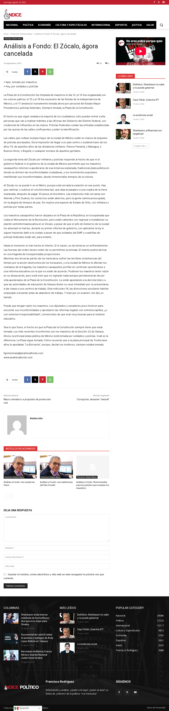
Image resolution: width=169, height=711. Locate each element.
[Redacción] (17, 425)
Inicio (6, 33)
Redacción (36, 418)
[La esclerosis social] (123, 119)
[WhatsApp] (50, 71)
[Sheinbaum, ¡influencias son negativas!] (123, 134)
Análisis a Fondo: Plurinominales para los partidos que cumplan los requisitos (92, 485)
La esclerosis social (143, 115)
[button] (161, 25)
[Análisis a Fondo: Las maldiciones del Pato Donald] (56, 467)
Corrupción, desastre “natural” (93, 399)
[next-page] (11, 496)
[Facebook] (154, 2)
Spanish (23, 708)
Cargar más (139, 146)
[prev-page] (6, 496)
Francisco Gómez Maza (21, 33)
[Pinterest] (42, 71)
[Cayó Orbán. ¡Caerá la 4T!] (123, 103)
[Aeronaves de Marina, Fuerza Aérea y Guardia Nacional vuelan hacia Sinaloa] (11, 655)
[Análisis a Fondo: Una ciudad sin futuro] (20, 467)
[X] (159, 2)
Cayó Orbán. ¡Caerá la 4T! (146, 99)
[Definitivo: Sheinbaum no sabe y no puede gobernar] (123, 88)
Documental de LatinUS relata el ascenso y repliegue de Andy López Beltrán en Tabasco (37, 637)
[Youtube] (163, 2)
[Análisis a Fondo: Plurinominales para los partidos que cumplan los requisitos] (92, 467)
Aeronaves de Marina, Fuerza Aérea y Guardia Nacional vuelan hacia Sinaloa (36, 654)
